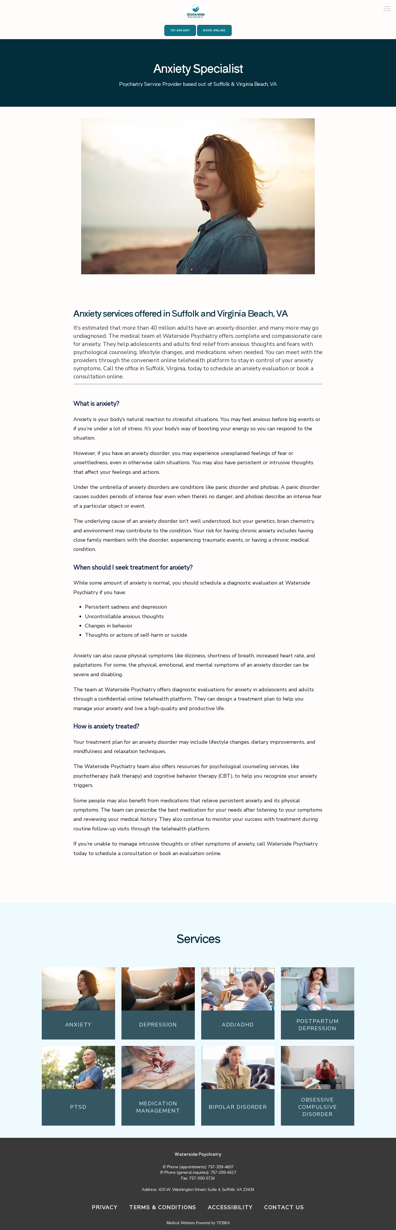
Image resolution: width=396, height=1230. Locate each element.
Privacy (105, 1207)
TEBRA (223, 1223)
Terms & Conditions (162, 1207)
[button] (387, 9)
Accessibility (230, 1207)
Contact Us (284, 1207)
